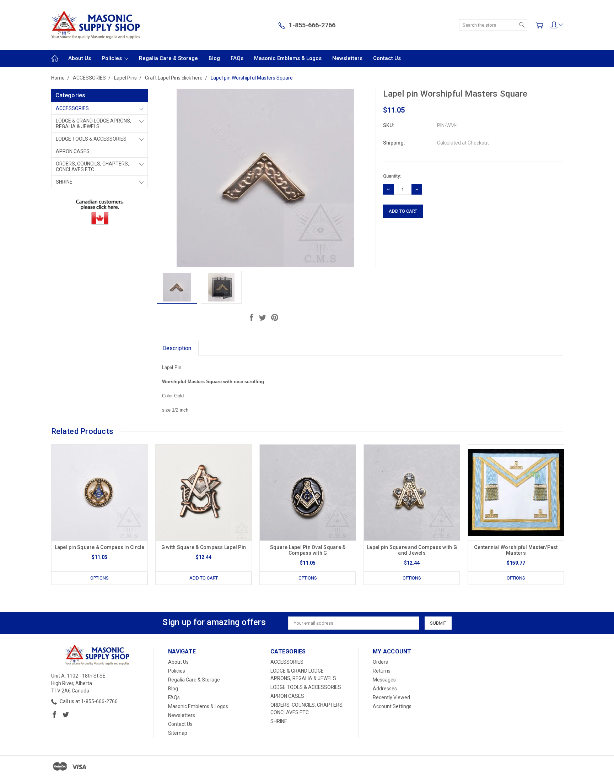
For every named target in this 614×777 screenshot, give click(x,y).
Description (176, 348)
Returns (382, 671)
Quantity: (392, 176)
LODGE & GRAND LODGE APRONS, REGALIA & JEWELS (93, 123)
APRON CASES (73, 151)
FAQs (237, 58)
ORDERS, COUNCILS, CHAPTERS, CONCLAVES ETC (92, 166)
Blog (214, 58)
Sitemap (177, 733)
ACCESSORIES (72, 108)
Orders (380, 662)
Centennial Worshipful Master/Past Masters (516, 550)
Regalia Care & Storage (168, 58)
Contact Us (387, 58)
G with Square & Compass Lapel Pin (203, 547)
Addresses (385, 688)
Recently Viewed (391, 697)
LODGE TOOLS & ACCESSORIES (91, 139)
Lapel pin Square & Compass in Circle (100, 547)
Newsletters (347, 58)
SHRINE (64, 182)
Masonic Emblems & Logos (288, 58)
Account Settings (392, 706)
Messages (384, 680)
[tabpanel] (100, 514)
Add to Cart (203, 578)
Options (99, 578)
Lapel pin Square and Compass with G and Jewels (412, 550)
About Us (79, 58)
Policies (112, 58)
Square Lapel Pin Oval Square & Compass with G (308, 550)
